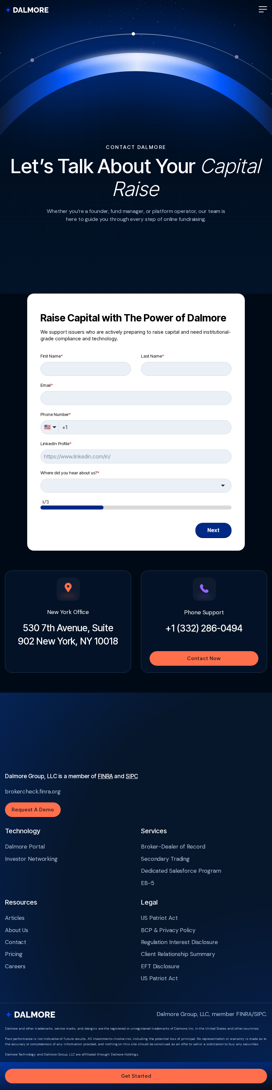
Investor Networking (31, 858)
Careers (15, 966)
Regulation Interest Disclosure (179, 942)
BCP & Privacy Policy (168, 930)
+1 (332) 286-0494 (204, 628)
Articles (15, 917)
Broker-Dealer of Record (173, 846)
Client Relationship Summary (178, 954)
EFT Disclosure (160, 966)
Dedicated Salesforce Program (181, 870)
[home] (30, 9)
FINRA (105, 776)
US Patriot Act (159, 917)
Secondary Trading (165, 858)
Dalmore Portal (24, 846)
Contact (15, 942)
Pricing (14, 954)
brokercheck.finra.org (33, 791)
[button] (263, 9)
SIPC (132, 776)
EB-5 (147, 883)
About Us (16, 930)
